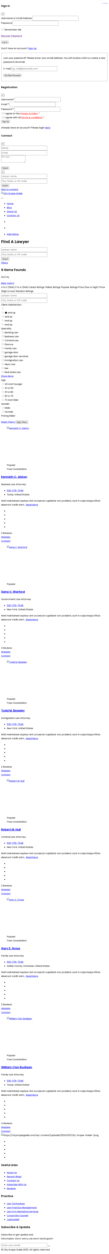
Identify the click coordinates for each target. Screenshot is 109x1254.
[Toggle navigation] (2, 198)
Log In (4, 42)
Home (10, 203)
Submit (5, 168)
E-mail (7, 68)
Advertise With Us (16, 1184)
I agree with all (24, 117)
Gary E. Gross (10, 948)
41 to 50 (9, 388)
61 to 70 (9, 396)
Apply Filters (22, 422)
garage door (11, 352)
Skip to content (9, 189)
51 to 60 (9, 392)
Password (6, 23)
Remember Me (13, 29)
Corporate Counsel (17, 1215)
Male (7, 408)
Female (9, 411)
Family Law (11, 348)
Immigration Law (14, 360)
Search (5, 186)
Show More (7, 376)
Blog (9, 207)
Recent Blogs (14, 1176)
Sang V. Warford (13, 592)
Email (5, 104)
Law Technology (16, 1203)
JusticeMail (13, 1219)
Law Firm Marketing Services (22, 1211)
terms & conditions (31, 117)
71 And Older (12, 400)
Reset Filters (8, 422)
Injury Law (10, 364)
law (6, 368)
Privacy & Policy (29, 113)
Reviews (11, 1188)
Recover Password (11, 36)
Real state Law (13, 372)
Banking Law (11, 332)
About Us (12, 211)
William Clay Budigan (16, 1067)
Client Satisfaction (11, 304)
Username (7, 99)
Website (5, 537)
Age (3, 380)
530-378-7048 (15, 490)
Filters (4, 262)
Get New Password (12, 75)
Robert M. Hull (11, 829)
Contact (6, 541)
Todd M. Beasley (13, 710)
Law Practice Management (22, 1207)
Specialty (6, 328)
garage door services (16, 356)
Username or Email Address (16, 18)
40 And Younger (13, 384)
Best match (7, 283)
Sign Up (32, 48)
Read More (31, 504)
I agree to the (22, 113)
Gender (5, 404)
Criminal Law (12, 340)
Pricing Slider (8, 415)
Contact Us (13, 215)
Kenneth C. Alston (14, 477)
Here (47, 127)
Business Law (12, 336)
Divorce (9, 344)
